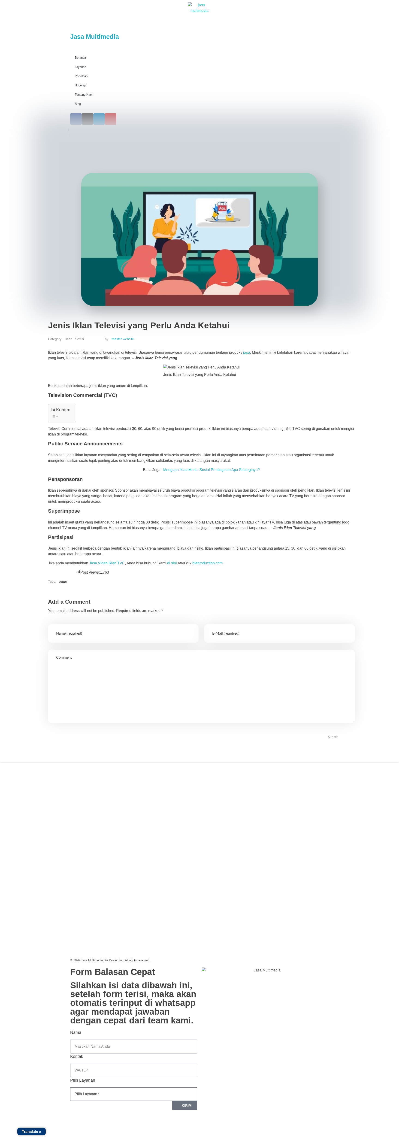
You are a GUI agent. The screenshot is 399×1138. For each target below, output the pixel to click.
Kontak (76, 1056)
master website (123, 339)
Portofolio (81, 76)
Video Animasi (218, 793)
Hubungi (80, 85)
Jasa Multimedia (94, 36)
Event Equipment (220, 814)
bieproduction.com (207, 563)
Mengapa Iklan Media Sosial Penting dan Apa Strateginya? (211, 470)
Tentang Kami (84, 94)
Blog (78, 104)
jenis (63, 581)
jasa (246, 352)
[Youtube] (113, 812)
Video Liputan (217, 782)
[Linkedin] (101, 812)
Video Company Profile (225, 772)
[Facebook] (78, 812)
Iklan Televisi (74, 339)
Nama (75, 1032)
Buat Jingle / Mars (221, 804)
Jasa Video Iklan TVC (107, 563)
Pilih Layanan (82, 1080)
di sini (172, 563)
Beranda (80, 57)
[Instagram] (90, 812)
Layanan (80, 67)
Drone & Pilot (217, 825)
